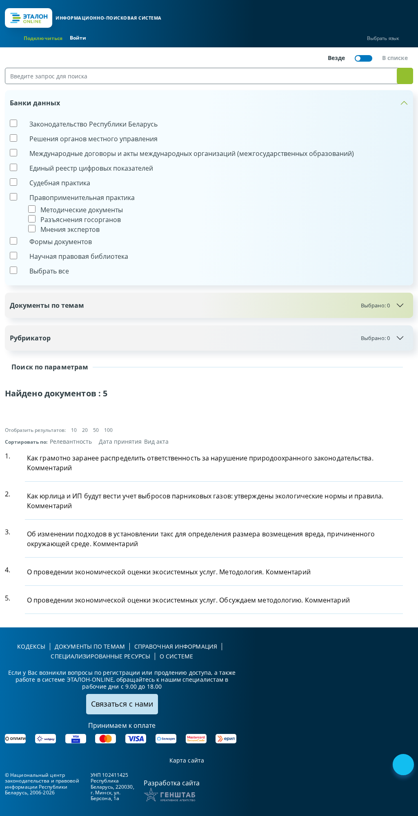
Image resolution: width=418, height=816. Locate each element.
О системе (176, 656)
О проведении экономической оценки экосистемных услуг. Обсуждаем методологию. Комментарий (188, 600)
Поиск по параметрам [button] (49, 366)
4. (7, 569)
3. (7, 531)
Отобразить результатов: (35, 430)
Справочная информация (175, 646)
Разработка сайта (172, 782)
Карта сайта (186, 760)
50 (96, 430)
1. (7, 455)
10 (74, 430)
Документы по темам (200, 305)
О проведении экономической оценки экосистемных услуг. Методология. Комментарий (169, 571)
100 (108, 430)
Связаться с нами (122, 704)
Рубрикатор (200, 338)
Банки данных (35, 102)
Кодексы (31, 646)
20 (85, 430)
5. (7, 598)
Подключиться (43, 38)
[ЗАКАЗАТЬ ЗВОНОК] (404, 765)
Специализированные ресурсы (100, 656)
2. (7, 493)
